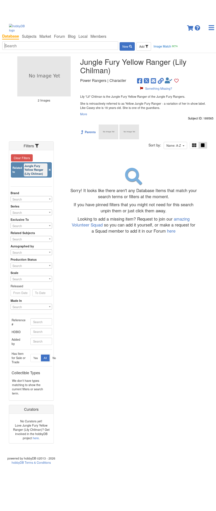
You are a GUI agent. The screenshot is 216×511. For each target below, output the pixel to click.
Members (98, 36)
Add (142, 46)
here (36, 438)
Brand (15, 193)
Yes (35, 358)
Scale (14, 273)
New (125, 46)
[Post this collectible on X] (146, 80)
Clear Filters (22, 158)
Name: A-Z (174, 145)
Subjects (29, 36)
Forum (59, 36)
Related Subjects (23, 233)
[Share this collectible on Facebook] (139, 80)
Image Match (166, 46)
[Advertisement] (108, 10)
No (54, 358)
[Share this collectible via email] (153, 80)
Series (15, 206)
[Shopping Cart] (190, 27)
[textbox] (31, 199)
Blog (72, 36)
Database (10, 36)
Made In (16, 300)
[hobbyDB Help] (197, 27)
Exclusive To (20, 219)
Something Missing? (158, 88)
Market (45, 36)
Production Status (24, 259)
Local (83, 36)
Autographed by (22, 246)
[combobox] (31, 199)
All (45, 358)
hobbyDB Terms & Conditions (31, 462)
